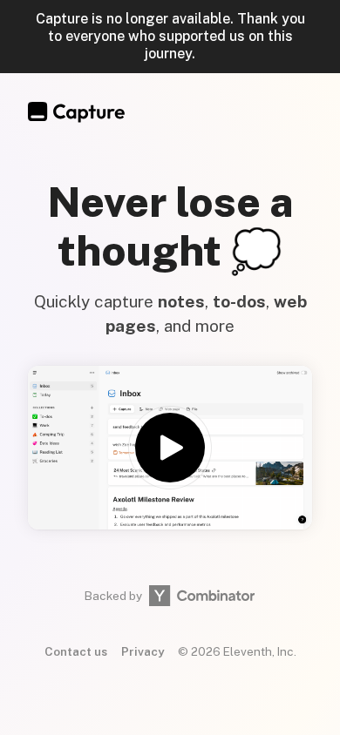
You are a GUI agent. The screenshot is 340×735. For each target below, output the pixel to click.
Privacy (142, 651)
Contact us (75, 651)
